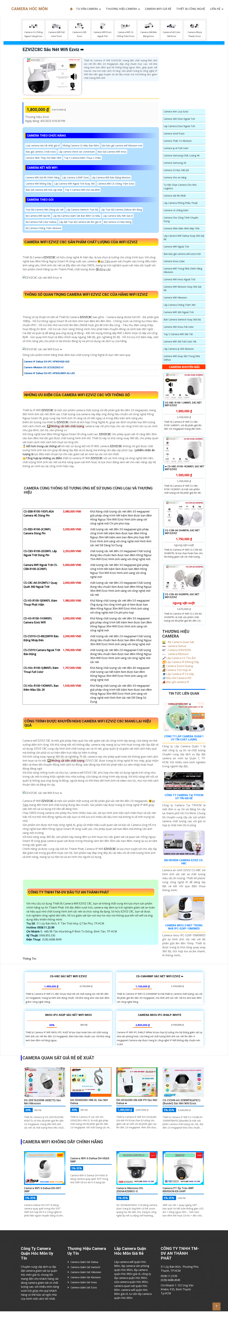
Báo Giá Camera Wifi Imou (111, 151)
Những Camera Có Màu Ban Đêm (80, 145)
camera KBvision (178, 654)
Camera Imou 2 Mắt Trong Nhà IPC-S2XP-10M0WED (183, 927)
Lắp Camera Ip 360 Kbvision (179, 348)
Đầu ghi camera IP (175, 682)
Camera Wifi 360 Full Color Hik (180, 341)
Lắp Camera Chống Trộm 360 (179, 304)
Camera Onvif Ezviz (174, 133)
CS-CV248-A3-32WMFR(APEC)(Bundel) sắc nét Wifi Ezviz (181, 1102)
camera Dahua (176, 646)
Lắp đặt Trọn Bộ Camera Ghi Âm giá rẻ (80, 221)
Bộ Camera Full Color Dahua (41, 221)
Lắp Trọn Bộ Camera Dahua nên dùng (121, 209)
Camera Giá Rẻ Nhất (175, 195)
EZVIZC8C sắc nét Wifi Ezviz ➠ (53, 49)
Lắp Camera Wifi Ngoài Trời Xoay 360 (74, 183)
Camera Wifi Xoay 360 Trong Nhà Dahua (182, 358)
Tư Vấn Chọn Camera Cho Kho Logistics (180, 186)
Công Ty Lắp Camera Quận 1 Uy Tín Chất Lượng (184, 738)
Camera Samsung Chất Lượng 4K (182, 155)
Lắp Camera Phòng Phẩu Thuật (181, 203)
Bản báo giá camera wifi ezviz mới (182, 253)
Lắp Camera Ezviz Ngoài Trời (179, 126)
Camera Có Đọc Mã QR (176, 170)
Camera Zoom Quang (177, 666)
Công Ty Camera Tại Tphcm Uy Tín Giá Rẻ (184, 797)
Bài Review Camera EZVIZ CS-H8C (183, 862)
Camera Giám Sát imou (84, 1282)
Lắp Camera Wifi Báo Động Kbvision (111, 177)
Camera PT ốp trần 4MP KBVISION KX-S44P (178, 1190)
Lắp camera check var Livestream (76, 151)
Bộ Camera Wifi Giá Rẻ (38, 215)
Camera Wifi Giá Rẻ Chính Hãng (42, 177)
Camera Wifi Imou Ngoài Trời (179, 279)
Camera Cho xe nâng (175, 177)
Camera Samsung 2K (175, 162)
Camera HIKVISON (179, 650)
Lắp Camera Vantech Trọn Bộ (82, 209)
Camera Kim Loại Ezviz (176, 111)
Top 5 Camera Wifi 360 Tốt (178, 334)
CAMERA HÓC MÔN (29, 8)
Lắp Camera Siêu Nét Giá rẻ (118, 215)
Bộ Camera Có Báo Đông (117, 221)
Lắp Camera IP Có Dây (178, 674)
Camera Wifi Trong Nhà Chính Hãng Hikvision (183, 270)
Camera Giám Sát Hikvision (86, 1272)
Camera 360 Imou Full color (179, 326)
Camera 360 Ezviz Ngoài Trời (179, 118)
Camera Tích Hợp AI (176, 670)
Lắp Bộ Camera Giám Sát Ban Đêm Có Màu (76, 215)
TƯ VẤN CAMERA (87, 9)
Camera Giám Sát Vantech (85, 1267)
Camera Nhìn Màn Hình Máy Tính (181, 228)
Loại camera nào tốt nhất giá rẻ (43, 145)
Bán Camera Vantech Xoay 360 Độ (182, 319)
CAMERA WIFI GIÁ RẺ (158, 9)
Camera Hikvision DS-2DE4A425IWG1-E (130, 1190)
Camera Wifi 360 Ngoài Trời (179, 312)
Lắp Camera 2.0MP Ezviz (75, 177)
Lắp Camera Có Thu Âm (179, 658)
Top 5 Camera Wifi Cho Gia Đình (82, 189)
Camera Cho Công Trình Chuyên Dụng (181, 219)
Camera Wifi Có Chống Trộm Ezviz (115, 183)
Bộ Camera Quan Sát (180, 642)
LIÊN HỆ (215, 9)
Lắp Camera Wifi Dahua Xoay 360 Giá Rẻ (184, 237)
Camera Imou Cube (174, 261)
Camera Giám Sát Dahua (84, 1262)
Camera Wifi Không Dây (38, 183)
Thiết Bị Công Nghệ (190, 9)
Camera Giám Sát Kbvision (86, 1277)
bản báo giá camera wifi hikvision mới (122, 145)
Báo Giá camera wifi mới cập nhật (44, 189)
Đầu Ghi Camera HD (176, 678)
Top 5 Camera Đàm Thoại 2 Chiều (82, 157)
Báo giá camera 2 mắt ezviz (41, 151)
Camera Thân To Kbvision (178, 140)
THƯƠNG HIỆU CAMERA (121, 9)
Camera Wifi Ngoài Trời (176, 246)
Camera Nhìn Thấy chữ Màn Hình (43, 157)
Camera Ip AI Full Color (176, 148)
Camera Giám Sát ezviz (84, 1287)
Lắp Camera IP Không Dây (180, 662)
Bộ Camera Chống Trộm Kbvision (43, 228)
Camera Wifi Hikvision (175, 297)
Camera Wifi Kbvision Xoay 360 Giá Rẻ (182, 288)
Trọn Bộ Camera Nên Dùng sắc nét (45, 209)
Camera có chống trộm (176, 210)
